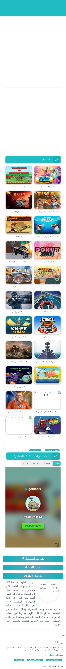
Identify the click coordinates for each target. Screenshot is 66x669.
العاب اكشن (35, 450)
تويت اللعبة (34, 567)
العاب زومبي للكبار (19, 387)
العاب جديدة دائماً (19, 187)
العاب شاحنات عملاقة (19, 287)
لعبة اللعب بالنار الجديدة (47, 287)
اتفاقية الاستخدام (35, 660)
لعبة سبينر (47, 337)
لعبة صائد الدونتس (47, 262)
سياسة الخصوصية (54, 660)
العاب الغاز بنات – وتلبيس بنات (47, 212)
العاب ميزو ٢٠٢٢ (18, 212)
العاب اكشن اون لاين (19, 312)
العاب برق (36, 463)
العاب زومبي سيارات (19, 437)
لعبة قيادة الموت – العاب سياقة (18, 262)
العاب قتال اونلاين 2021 (19, 362)
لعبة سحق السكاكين (19, 337)
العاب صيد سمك (47, 387)
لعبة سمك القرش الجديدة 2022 (47, 237)
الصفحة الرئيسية (52, 450)
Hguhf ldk (19, 237)
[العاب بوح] (39, 7)
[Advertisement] (33, 49)
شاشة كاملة (34, 575)
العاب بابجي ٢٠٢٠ (47, 437)
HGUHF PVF (47, 312)
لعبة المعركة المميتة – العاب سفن (47, 362)
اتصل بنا (19, 660)
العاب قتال (25, 463)
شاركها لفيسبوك (34, 558)
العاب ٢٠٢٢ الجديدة (47, 187)
